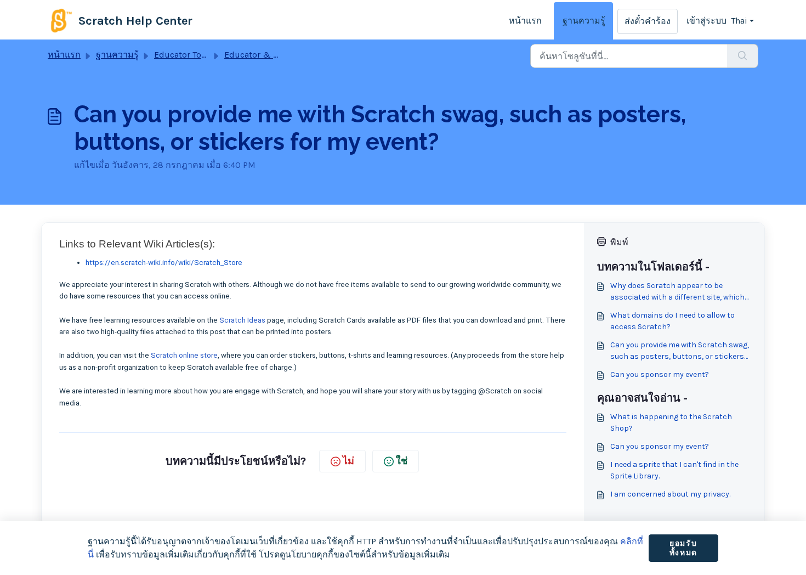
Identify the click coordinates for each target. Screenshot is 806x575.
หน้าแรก (525, 20)
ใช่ (401, 461)
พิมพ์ (619, 242)
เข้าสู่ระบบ (706, 20)
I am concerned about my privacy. (670, 494)
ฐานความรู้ (584, 20)
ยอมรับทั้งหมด (683, 548)
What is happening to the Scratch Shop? (671, 422)
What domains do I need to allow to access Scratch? (672, 321)
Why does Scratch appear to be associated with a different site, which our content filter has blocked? (677, 292)
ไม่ (348, 461)
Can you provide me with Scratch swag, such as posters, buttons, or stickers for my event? (679, 351)
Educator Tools (183, 54)
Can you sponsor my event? (659, 374)
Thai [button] (739, 20)
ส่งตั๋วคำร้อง (648, 21)
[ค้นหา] (742, 56)
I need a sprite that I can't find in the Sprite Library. (674, 470)
